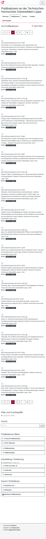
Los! (42, 425)
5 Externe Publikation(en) (12, 438)
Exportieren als (9, 485)
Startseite (5, 16)
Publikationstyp (9, 448)
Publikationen (15, 16)
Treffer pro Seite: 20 (10, 466)
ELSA (3, 54)
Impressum (15, 528)
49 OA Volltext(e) (9, 443)
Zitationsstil (8, 474)
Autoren (24, 16)
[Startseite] (2, 3)
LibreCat (13, 525)
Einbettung (7, 490)
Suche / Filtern (38, 26)
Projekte (32, 16)
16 (27, 32)
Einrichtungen (6, 20)
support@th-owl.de (14, 530)
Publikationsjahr (9, 452)
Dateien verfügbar (10, 54)
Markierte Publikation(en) (12, 494)
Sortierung (7, 470)
